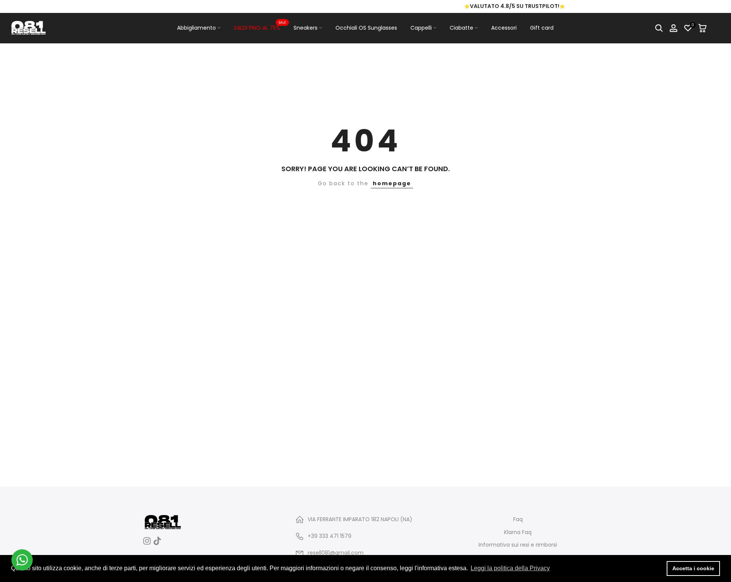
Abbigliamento (196, 28)
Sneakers (306, 28)
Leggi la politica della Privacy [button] (510, 568)
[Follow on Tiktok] (157, 543)
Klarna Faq (517, 532)
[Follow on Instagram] (147, 543)
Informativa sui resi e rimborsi (518, 545)
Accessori (504, 28)
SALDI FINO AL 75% (260, 27)
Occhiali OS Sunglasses (366, 28)
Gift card (542, 28)
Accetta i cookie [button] (693, 568)
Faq (518, 519)
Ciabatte (461, 28)
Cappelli (421, 28)
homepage (392, 183)
